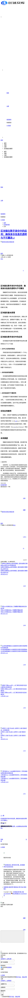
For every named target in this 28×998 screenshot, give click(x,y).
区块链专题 (7, 224)
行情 (5, 146)
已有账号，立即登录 (6, 980)
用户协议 (21, 887)
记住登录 (4, 967)
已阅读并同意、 (11, 996)
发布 (2, 140)
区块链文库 (16, 892)
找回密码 (9, 967)
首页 (5, 143)
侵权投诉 (16, 887)
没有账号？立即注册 (6, 958)
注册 (2, 994)
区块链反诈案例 (8, 148)
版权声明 (11, 887)
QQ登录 (9, 125)
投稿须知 (6, 887)
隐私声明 (24, 977)
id (16, 421)
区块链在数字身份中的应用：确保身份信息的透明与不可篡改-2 (14, 234)
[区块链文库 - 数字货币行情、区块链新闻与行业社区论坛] (15, 866)
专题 (5, 145)
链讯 (2, 253)
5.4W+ (24, 536)
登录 (2, 839)
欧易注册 (3, 899)
